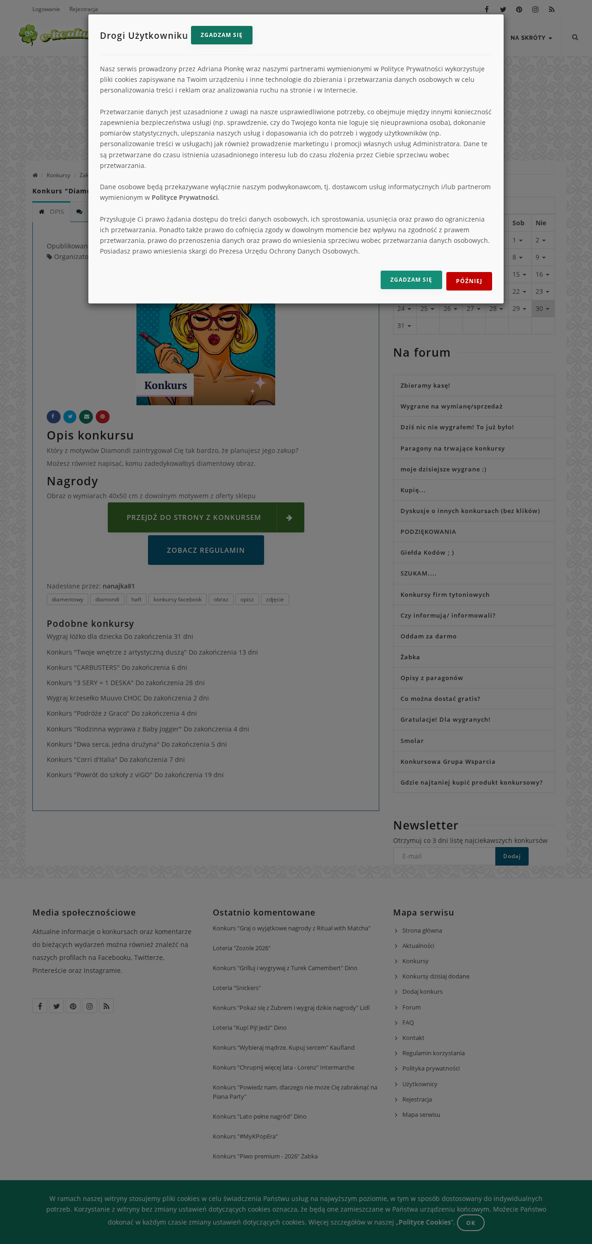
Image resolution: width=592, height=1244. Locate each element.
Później (469, 281)
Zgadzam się (222, 35)
